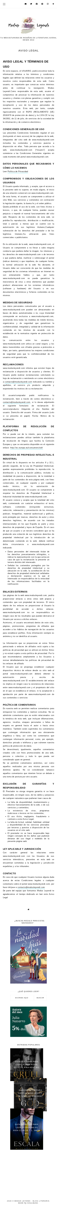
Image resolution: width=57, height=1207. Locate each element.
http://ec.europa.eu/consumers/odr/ (26, 448)
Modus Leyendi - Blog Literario (31, 1201)
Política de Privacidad (18, 171)
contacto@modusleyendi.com (18, 382)
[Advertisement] (28, 1173)
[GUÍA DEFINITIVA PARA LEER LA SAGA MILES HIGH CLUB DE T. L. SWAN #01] (26, 1149)
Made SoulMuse (28, 1203)
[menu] (4, 4)
